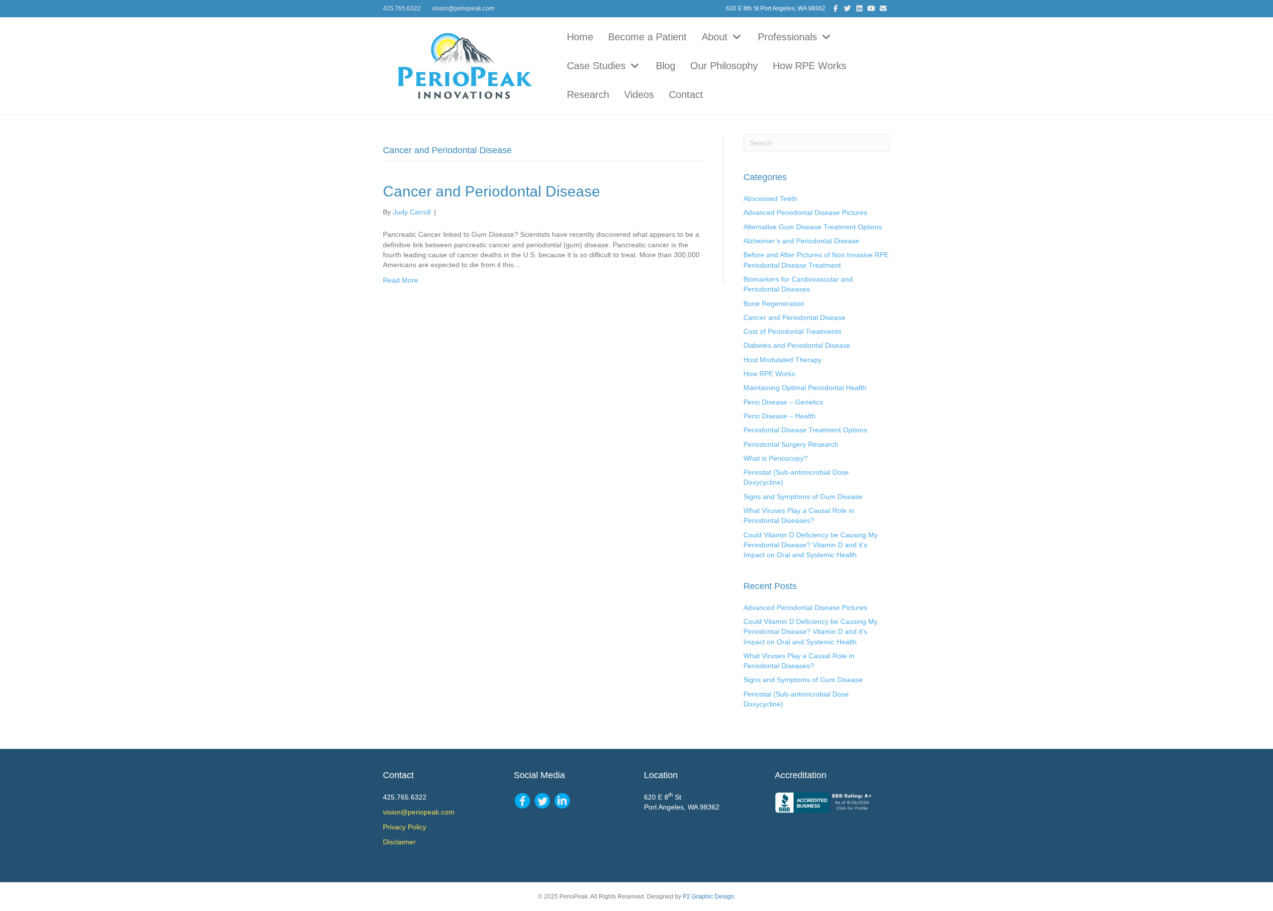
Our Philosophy (724, 65)
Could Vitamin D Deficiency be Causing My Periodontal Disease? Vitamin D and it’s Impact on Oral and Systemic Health (810, 545)
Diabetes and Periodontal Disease (796, 345)
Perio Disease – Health (779, 416)
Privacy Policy (404, 827)
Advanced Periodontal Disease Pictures (805, 212)
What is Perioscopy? (775, 458)
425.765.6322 (402, 8)
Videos (639, 94)
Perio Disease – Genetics (783, 402)
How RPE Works (809, 65)
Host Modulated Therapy (782, 360)
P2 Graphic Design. (709, 896)
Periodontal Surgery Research (790, 444)
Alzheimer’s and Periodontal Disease (801, 241)
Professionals (789, 36)
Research (588, 94)
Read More (400, 280)
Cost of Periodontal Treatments (792, 331)
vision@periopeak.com (463, 8)
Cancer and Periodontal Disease (491, 191)
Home (580, 36)
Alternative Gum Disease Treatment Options (812, 227)
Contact (686, 94)
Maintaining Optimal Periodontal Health (804, 388)
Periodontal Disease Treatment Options (805, 430)
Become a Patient (647, 36)
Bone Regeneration (774, 303)
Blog (665, 65)
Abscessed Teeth (770, 198)
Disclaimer (399, 842)
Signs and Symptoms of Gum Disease (803, 497)
